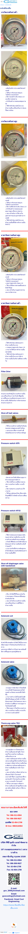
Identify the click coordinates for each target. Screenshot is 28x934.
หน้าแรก (2, 5)
